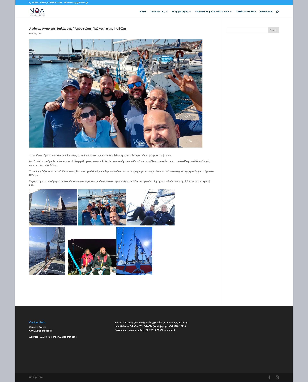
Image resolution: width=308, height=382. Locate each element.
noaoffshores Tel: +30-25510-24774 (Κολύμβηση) (141, 326)
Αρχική (142, 11)
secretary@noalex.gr (135, 322)
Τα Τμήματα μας (180, 11)
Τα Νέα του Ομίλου (246, 11)
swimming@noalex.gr (177, 322)
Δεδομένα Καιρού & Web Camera (212, 11)
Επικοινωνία (266, 11)
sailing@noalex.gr (155, 322)
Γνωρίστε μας (157, 11)
